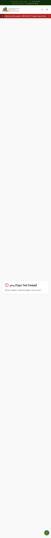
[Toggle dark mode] (42, 9)
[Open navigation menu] (47, 9)
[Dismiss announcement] (48, 16)
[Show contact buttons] (46, 532)
